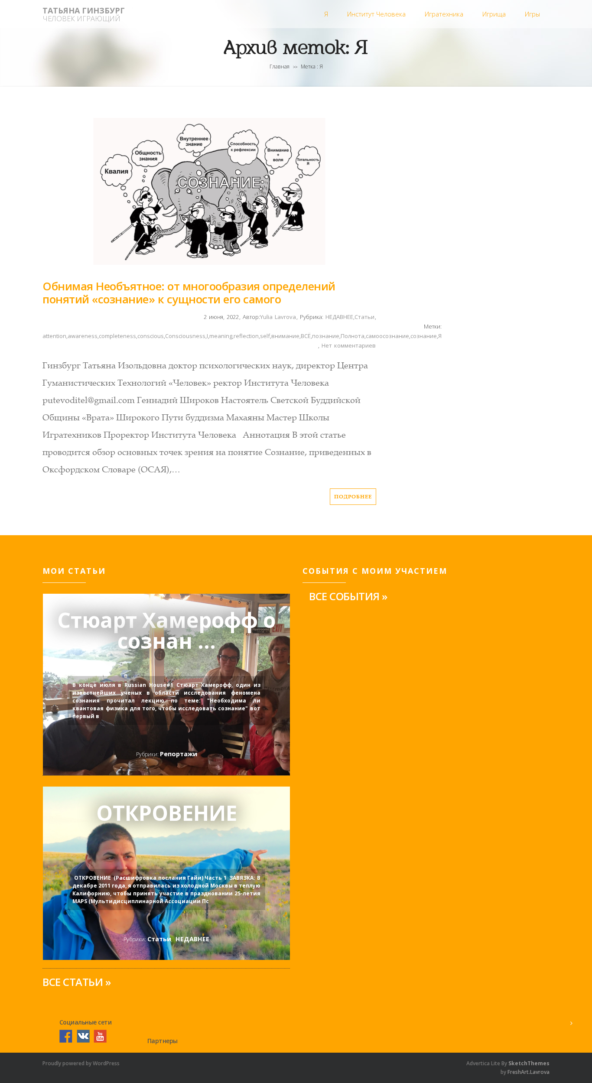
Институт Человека (376, 14)
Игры (532, 14)
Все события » (348, 596)
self (265, 336)
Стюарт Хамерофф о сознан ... (166, 630)
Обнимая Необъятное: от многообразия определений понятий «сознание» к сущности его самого (188, 292)
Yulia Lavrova (278, 317)
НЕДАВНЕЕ (338, 317)
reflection (246, 336)
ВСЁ (306, 336)
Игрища (494, 14)
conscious (150, 336)
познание (325, 336)
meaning (220, 336)
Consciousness (185, 336)
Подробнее (353, 496)
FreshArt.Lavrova (528, 1072)
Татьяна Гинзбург (83, 11)
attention (54, 336)
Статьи (364, 317)
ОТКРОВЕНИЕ (166, 815)
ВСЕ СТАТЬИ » (76, 982)
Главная (279, 66)
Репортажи (178, 754)
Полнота (352, 336)
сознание (423, 336)
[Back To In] (571, 1023)
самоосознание (387, 336)
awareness (83, 336)
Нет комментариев (349, 345)
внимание (285, 336)
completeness (117, 336)
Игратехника (444, 14)
